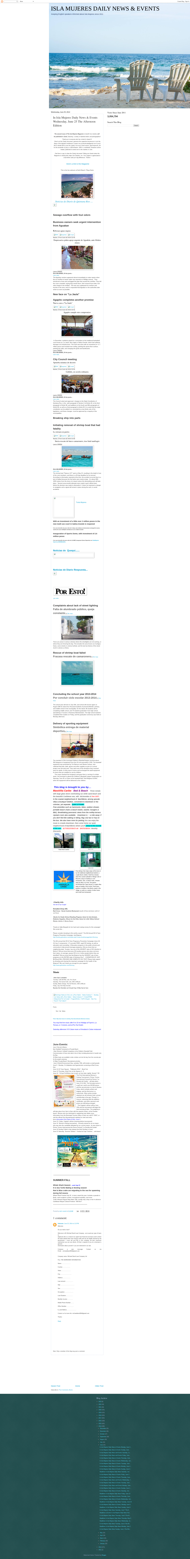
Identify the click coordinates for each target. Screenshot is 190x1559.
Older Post (99, 1386)
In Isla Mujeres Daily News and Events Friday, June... (115, 1455)
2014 (100, 1426)
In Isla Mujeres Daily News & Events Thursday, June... (115, 1458)
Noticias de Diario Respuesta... (70, 569)
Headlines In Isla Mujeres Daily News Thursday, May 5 (115, 1518)
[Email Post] (77, 1211)
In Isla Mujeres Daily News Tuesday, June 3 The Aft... (115, 1523)
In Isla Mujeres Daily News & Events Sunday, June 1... (115, 1488)
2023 (100, 1401)
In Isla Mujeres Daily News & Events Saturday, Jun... (115, 1491)
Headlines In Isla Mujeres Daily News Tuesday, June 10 (116, 1502)
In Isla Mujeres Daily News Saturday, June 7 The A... (115, 1510)
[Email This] (81, 1211)
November (103, 1431)
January (102, 1543)
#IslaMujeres (95, 540)
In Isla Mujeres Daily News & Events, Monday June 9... (116, 1504)
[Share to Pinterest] (89, 1211)
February (102, 1541)
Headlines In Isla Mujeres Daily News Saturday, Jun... (115, 1471)
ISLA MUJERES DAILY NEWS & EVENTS (105, 8)
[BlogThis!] (83, 1211)
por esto (56, 598)
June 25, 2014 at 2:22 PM (71, 1223)
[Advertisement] (77, 1370)
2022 (100, 1404)
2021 (100, 1407)
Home (77, 1386)
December (103, 1428)
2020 (100, 1410)
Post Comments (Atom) (66, 1390)
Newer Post (55, 1386)
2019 (100, 1412)
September (103, 1436)
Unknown (61, 1223)
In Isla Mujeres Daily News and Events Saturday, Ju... (115, 1452)
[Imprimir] (63, 235)
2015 (100, 1423)
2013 (100, 1547)
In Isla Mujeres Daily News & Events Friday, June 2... (115, 1474)
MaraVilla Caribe (62, 790)
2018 (100, 1415)
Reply (59, 1321)
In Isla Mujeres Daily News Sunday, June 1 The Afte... (115, 1529)
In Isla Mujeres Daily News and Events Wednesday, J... (116, 1480)
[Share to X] (85, 1211)
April (101, 1535)
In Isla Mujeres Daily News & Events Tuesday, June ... (115, 1463)
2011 (100, 1550)
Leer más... (56, 275)
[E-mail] (70, 235)
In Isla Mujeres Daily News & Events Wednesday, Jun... (116, 1461)
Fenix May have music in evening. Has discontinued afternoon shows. (71, 1018)
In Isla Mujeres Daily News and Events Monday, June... (116, 1485)
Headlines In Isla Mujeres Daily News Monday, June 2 (115, 1526)
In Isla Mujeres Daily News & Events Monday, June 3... (115, 1447)
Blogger (104, 1555)
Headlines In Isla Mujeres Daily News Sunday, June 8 (115, 1507)
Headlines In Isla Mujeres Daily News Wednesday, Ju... (115, 1521)
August (102, 1439)
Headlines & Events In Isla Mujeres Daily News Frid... (115, 1512)
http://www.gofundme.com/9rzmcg (63, 965)
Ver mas (70, 613)
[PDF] (56, 235)
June (101, 1445)
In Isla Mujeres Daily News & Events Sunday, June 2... (115, 1469)
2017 (100, 1418)
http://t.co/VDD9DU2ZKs (59, 542)
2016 (100, 1420)
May (101, 1532)
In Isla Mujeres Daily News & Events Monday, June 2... (115, 1466)
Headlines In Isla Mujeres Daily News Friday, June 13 (115, 1493)
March (102, 1538)
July (101, 1442)
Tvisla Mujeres (81, 502)
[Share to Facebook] (87, 1211)
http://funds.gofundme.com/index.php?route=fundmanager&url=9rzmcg (75, 937)
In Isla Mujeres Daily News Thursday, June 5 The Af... (115, 1515)
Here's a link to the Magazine (77, 164)
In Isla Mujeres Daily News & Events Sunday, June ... (115, 1450)
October (102, 1434)
